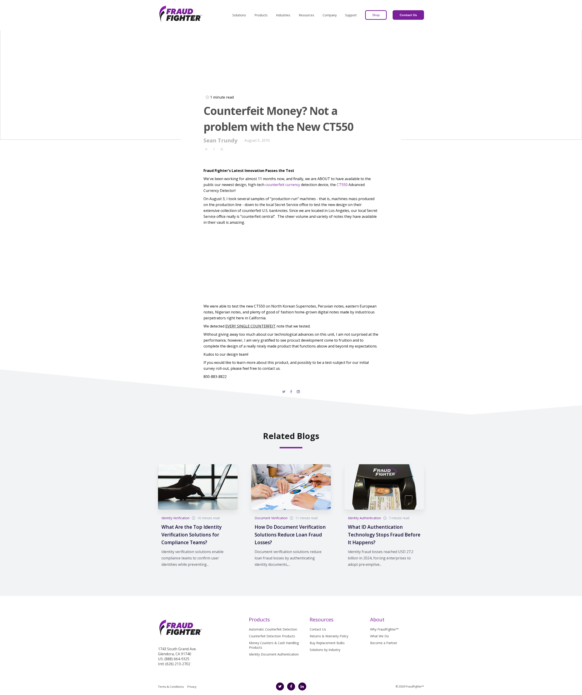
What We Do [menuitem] (379, 636)
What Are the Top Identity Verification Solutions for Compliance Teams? (191, 535)
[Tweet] (206, 149)
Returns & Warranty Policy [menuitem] (329, 636)
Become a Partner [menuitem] (383, 643)
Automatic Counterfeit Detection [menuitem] (273, 629)
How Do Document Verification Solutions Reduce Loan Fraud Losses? (290, 535)
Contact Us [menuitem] (318, 629)
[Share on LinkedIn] (221, 149)
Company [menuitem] (330, 15)
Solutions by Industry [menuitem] (325, 650)
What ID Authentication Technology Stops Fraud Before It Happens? (384, 535)
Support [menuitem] (351, 15)
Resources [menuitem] (306, 15)
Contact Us (408, 15)
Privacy (191, 687)
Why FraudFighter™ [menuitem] (384, 629)
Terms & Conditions (171, 687)
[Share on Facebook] (214, 149)
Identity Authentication (364, 518)
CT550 (342, 184)
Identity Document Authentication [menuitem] (274, 654)
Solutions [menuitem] (239, 15)
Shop (376, 15)
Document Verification (271, 518)
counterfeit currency (282, 184)
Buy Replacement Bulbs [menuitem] (327, 643)
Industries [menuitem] (283, 15)
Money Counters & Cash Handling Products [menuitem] (274, 645)
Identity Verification (175, 518)
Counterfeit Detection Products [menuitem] (272, 636)
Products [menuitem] (261, 15)
